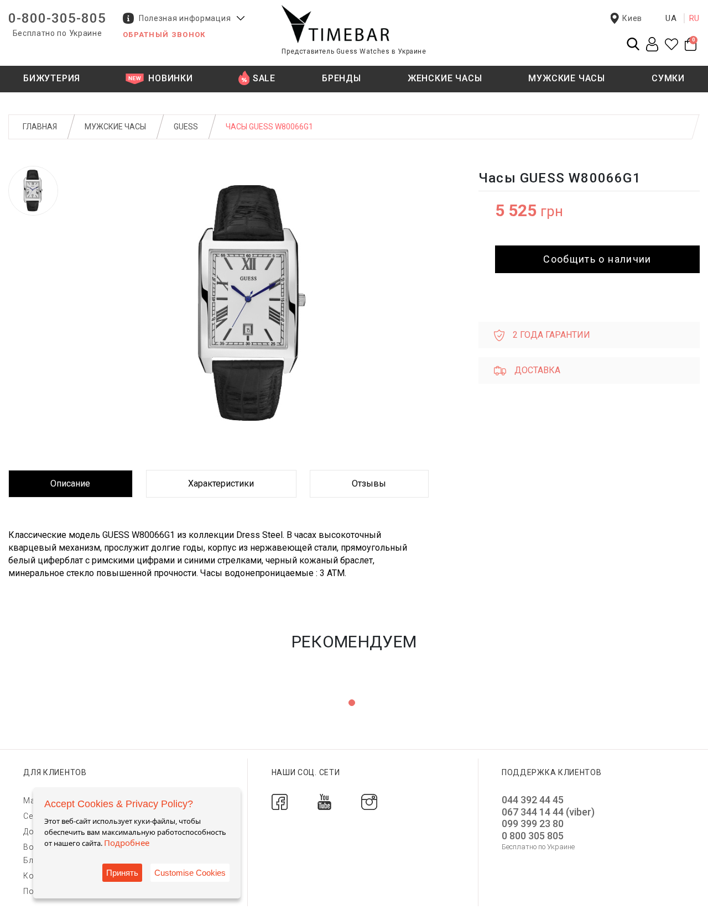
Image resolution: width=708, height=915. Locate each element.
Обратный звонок (164, 34)
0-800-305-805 (57, 18)
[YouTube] (324, 801)
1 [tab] (351, 702)
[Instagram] (369, 801)
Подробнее (126, 842)
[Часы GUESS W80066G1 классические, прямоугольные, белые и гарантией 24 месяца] (33, 190)
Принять (122, 872)
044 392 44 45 (533, 800)
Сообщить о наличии (597, 259)
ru (694, 18)
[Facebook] (280, 801)
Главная (40, 126)
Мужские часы (115, 126)
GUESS (186, 126)
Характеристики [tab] (221, 483)
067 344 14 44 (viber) (548, 812)
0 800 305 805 (533, 835)
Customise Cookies (190, 872)
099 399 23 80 (533, 823)
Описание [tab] (70, 483)
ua (671, 18)
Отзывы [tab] (369, 483)
